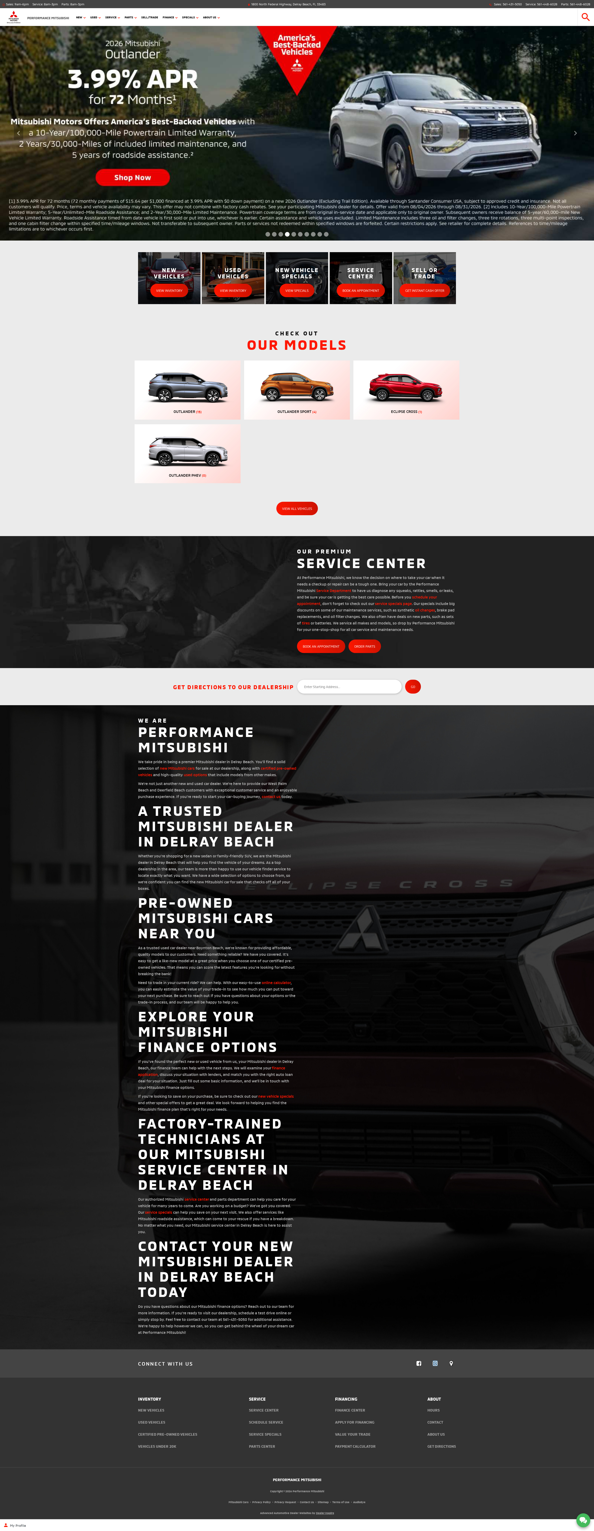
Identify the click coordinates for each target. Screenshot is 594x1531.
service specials (158, 1212)
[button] (586, 17)
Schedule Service (266, 1422)
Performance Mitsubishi (297, 1479)
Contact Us (307, 1502)
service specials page (393, 603)
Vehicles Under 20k (157, 1446)
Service (110, 17)
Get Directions (441, 1446)
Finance (168, 17)
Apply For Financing (354, 1422)
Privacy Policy (261, 1502)
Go (413, 686)
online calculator (276, 982)
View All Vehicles (297, 508)
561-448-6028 (547, 4)
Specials (188, 17)
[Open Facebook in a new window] (418, 1363)
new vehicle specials (276, 1096)
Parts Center (262, 1446)
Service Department (333, 590)
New (79, 17)
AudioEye (359, 1502)
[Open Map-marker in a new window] (451, 1363)
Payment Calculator (355, 1446)
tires (306, 622)
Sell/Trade (149, 17)
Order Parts (364, 646)
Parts (129, 17)
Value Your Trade (353, 1434)
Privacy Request (285, 1502)
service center (196, 1199)
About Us (209, 17)
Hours (433, 1409)
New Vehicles (151, 1409)
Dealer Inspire (325, 1513)
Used (93, 17)
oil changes (425, 609)
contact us (271, 796)
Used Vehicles (151, 1422)
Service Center (264, 1409)
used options (195, 774)
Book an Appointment (321, 646)
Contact (435, 1422)
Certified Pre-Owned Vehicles (167, 1434)
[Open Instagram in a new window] (435, 1363)
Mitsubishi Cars (239, 1502)
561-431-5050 (512, 4)
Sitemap (323, 1502)
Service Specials (265, 1434)
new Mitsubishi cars (177, 768)
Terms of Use (340, 1502)
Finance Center (350, 1409)
